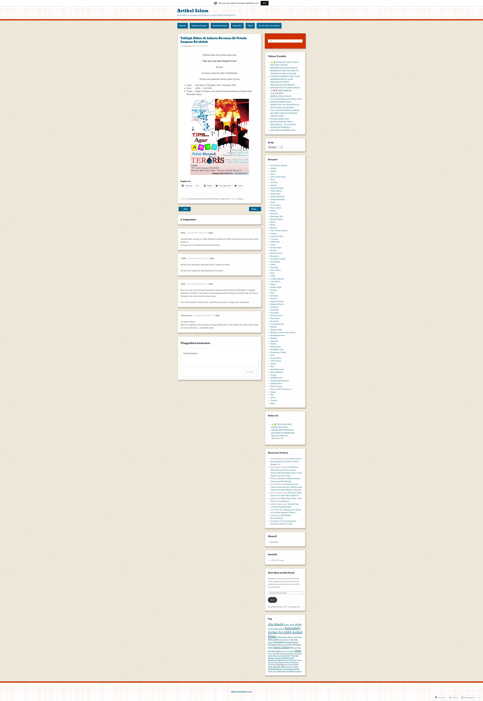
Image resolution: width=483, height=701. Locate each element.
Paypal (270, 658)
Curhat (273, 245)
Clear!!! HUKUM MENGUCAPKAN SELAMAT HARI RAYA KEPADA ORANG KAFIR (284, 113)
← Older (184, 209)
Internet (273, 298)
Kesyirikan (274, 313)
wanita (291, 671)
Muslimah (274, 341)
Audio (272, 202)
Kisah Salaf (274, 318)
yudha (183, 258)
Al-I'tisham (240, 199)
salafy (294, 660)
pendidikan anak (287, 658)
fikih (291, 647)
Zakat (272, 403)
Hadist (272, 284)
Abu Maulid (275, 624)
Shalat (280, 662)
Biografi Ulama (276, 219)
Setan (276, 662)
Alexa (272, 174)
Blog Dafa (274, 542)
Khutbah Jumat (276, 315)
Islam (298, 650)
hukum (278, 651)
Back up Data (275, 208)
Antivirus (274, 182)
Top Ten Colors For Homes (268, 26)
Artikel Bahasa (276, 191)
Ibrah (272, 293)
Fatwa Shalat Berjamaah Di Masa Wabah (286, 99)
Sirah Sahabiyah (276, 372)
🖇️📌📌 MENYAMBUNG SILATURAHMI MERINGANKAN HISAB (281, 93)
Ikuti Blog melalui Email (281, 572)
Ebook (273, 264)
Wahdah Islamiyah (282, 671)
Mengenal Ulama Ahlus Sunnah (282, 332)
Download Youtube (278, 259)
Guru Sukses (275, 281)
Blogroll (273, 228)
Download (274, 256)
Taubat (273, 392)
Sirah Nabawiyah (277, 369)
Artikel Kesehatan (277, 196)
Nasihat (273, 344)
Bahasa (273, 211)
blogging (286, 640)
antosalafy (187, 46)
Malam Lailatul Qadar (279, 655)
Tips (272, 395)
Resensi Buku (275, 358)
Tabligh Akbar (225, 199)
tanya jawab (288, 664)
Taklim (250, 26)
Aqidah (273, 185)
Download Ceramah (199, 26)
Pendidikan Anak (277, 349)
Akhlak (273, 168)
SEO (272, 366)
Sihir (284, 662)
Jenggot (270, 653)
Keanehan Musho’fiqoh (279, 119)
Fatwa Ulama (275, 270)
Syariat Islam (271, 664)
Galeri (272, 276)
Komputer (274, 321)
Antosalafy (292, 628)
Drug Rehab (275, 262)
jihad (274, 653)
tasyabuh (295, 664)
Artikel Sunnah (282, 637)
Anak (272, 179)
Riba (290, 660)
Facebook (297, 644)
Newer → (255, 209)
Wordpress (298, 671)
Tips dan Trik (290, 667)
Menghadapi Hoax (277, 335)
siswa (287, 662)
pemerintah (277, 658)
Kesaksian (274, 307)
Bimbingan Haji (276, 216)
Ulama (296, 667)
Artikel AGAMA (207, 199)
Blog (280, 639)
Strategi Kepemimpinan (279, 381)
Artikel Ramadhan (277, 199)
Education (274, 267)
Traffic (273, 398)
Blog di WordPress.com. (241, 692)
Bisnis (272, 222)
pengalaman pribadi (275, 660)
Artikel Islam (192, 10)
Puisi (272, 355)
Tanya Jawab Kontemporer (281, 389)
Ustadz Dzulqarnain (275, 669)
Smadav (273, 375)
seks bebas (271, 662)
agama (286, 624)
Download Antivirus (291, 642)
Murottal (273, 338)
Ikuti (272, 600)
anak (276, 629)
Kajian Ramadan (277, 301)
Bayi (292, 637)
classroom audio (276, 236)
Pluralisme (285, 660)
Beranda (182, 26)
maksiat (270, 655)
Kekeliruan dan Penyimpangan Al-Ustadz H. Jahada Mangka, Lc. (285, 461)
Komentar (250, 372)
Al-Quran (270, 629)
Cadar (291, 640)
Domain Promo (276, 253)
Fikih (272, 273)
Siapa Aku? (237, 26)
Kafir (277, 653)
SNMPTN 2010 (276, 378)
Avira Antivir (275, 205)
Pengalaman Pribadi (278, 352)
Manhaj (273, 327)
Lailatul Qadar (298, 653)
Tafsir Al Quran (276, 386)
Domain (270, 642)
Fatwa (270, 647)
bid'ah (296, 637)
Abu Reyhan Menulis (195, 199)
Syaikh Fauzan (294, 662)
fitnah (295, 648)
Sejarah (273, 364)
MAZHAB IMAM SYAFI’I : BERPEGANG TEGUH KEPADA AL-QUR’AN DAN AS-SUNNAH (285, 105)
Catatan (273, 233)
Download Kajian (275, 645)
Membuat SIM (276, 330)
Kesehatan (274, 310)
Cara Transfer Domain (279, 230)
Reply (211, 233)
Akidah (273, 171)
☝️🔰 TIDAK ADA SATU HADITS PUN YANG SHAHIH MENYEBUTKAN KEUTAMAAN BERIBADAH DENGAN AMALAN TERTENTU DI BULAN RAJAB (284, 68)
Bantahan (274, 213)
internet (292, 651)
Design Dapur (275, 247)
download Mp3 (287, 645)
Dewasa (273, 250)
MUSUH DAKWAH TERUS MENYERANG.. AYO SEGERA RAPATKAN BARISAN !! (283, 124)
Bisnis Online (273, 639)
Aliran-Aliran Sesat (277, 177)
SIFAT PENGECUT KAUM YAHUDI (285, 88)
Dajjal (296, 640)
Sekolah (299, 660)
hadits (273, 651)
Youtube (273, 400)
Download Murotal (220, 26)
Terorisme (277, 667)
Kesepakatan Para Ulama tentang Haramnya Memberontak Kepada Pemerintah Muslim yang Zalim (286, 487)
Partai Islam (295, 656)
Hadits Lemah (275, 287)
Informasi (216, 199)
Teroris (270, 667)
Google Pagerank (277, 279)
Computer (274, 239)
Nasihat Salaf (275, 347)
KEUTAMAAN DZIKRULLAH (282, 130)
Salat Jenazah (275, 361)
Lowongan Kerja (277, 324)
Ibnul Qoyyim (285, 651)
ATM (288, 637)
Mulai (265, 3)
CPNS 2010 (275, 242)
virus (274, 671)
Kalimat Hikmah (276, 304)
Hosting (273, 290)
